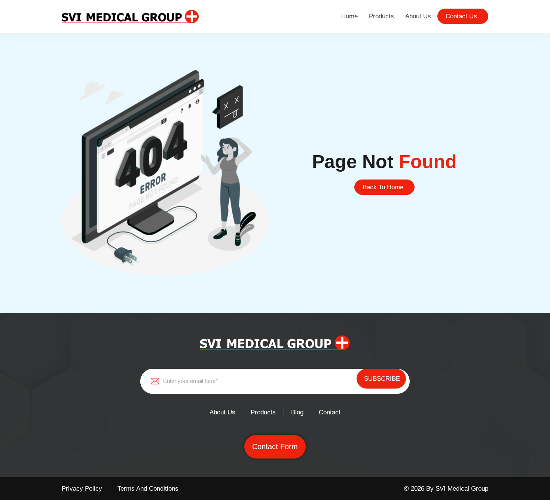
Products (381, 16)
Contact (329, 412)
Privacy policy (82, 488)
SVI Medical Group (462, 488)
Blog (297, 412)
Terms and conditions (147, 488)
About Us (418, 16)
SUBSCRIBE (382, 378)
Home (349, 16)
